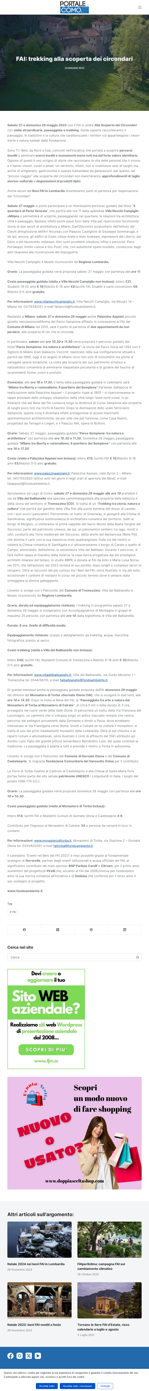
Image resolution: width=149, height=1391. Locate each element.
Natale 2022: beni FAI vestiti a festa (34, 1325)
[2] (74, 1133)
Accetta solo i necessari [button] (77, 1385)
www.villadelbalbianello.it (52, 675)
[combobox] (71, 957)
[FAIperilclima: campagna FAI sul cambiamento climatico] (109, 1240)
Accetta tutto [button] (47, 1385)
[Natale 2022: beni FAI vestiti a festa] (39, 1300)
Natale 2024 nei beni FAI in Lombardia (36, 1264)
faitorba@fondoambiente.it (73, 846)
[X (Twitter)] (58, 930)
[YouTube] (38, 1356)
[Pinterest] (91, 930)
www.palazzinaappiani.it (52, 473)
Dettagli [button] (105, 1385)
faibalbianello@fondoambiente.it (83, 680)
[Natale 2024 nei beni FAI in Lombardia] (39, 1240)
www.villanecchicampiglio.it (54, 301)
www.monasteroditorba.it (52, 840)
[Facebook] (24, 930)
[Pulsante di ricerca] (137, 957)
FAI (13, 911)
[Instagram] (19, 1356)
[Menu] (140, 7)
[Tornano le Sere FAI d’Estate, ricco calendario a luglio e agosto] (109, 1300)
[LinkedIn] (125, 930)
